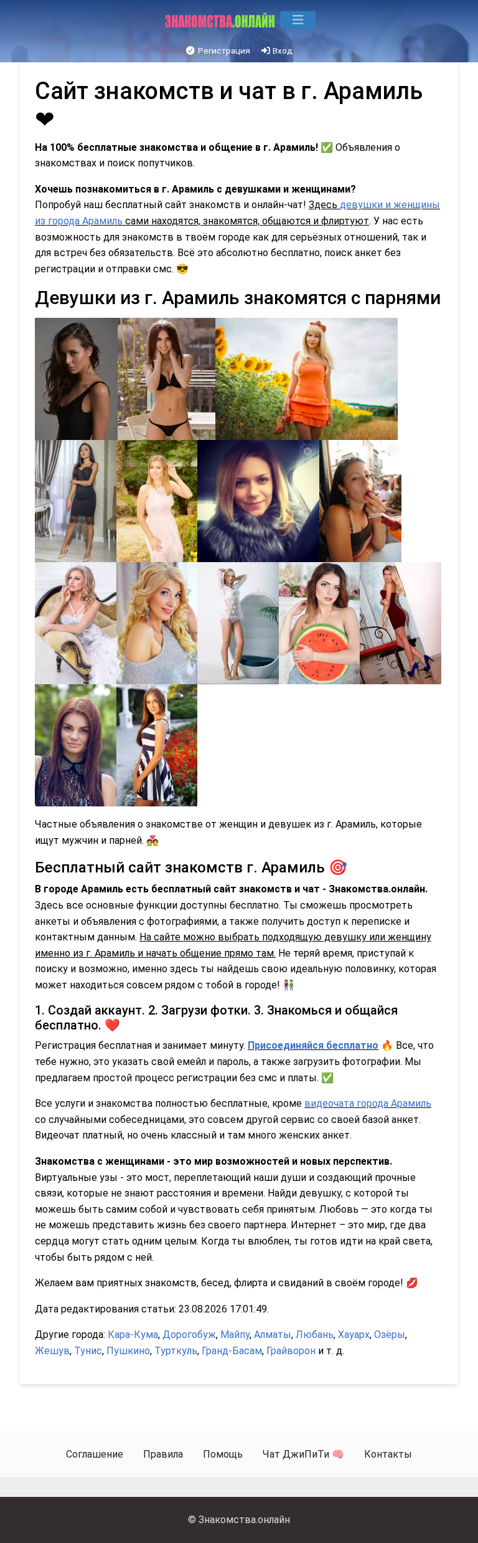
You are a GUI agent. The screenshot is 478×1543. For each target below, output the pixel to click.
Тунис (88, 1351)
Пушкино (128, 1351)
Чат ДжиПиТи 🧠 (303, 1454)
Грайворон (291, 1351)
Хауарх (354, 1334)
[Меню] (298, 20)
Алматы (272, 1334)
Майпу (235, 1334)
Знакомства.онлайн (244, 1520)
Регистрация (223, 50)
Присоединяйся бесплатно (313, 1045)
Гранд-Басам (232, 1351)
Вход (282, 50)
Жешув (52, 1351)
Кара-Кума (133, 1334)
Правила (163, 1454)
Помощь (223, 1454)
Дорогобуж (189, 1334)
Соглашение (94, 1454)
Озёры (389, 1334)
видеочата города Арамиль (367, 1103)
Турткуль (175, 1351)
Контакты (388, 1454)
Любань (315, 1334)
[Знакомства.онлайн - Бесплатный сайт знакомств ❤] (221, 20)
